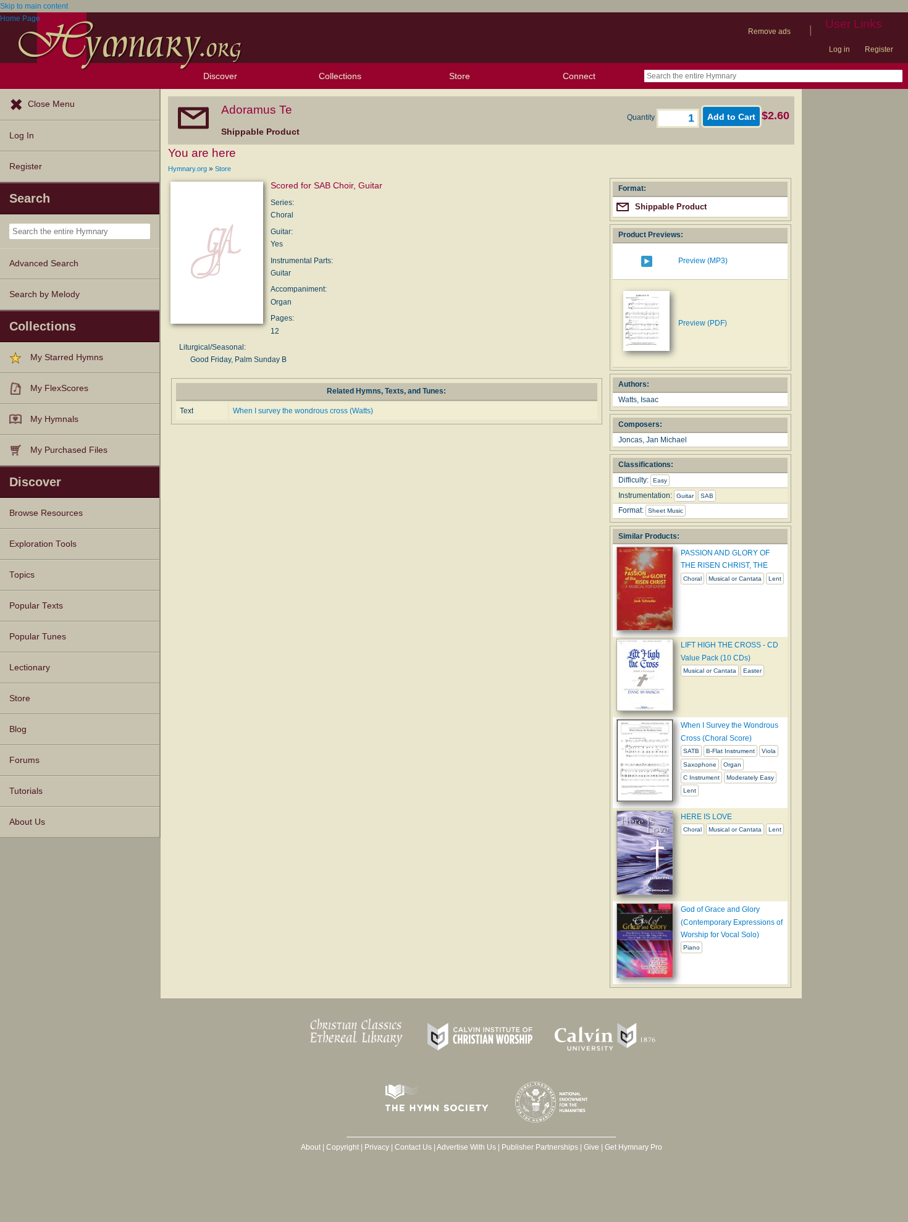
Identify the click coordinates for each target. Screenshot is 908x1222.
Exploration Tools (43, 544)
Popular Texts (36, 605)
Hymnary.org (187, 168)
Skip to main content (34, 6)
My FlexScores (59, 388)
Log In (21, 135)
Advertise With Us (466, 1147)
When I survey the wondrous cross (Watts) (303, 411)
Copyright (342, 1147)
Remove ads (769, 31)
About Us (27, 822)
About (311, 1147)
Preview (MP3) (703, 260)
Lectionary (29, 667)
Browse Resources (46, 513)
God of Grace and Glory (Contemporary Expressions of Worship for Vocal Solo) (732, 922)
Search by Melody (44, 294)
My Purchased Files (68, 450)
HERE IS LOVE (706, 816)
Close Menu (51, 104)
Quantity (642, 117)
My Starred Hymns (66, 357)
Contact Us (413, 1147)
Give (591, 1147)
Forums (24, 760)
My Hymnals (54, 419)
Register (879, 49)
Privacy (376, 1147)
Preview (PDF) (702, 323)
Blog (18, 729)
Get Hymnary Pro (633, 1147)
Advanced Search (43, 263)
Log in (839, 49)
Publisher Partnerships (540, 1147)
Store (459, 76)
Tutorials (26, 791)
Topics (22, 574)
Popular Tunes (37, 636)
